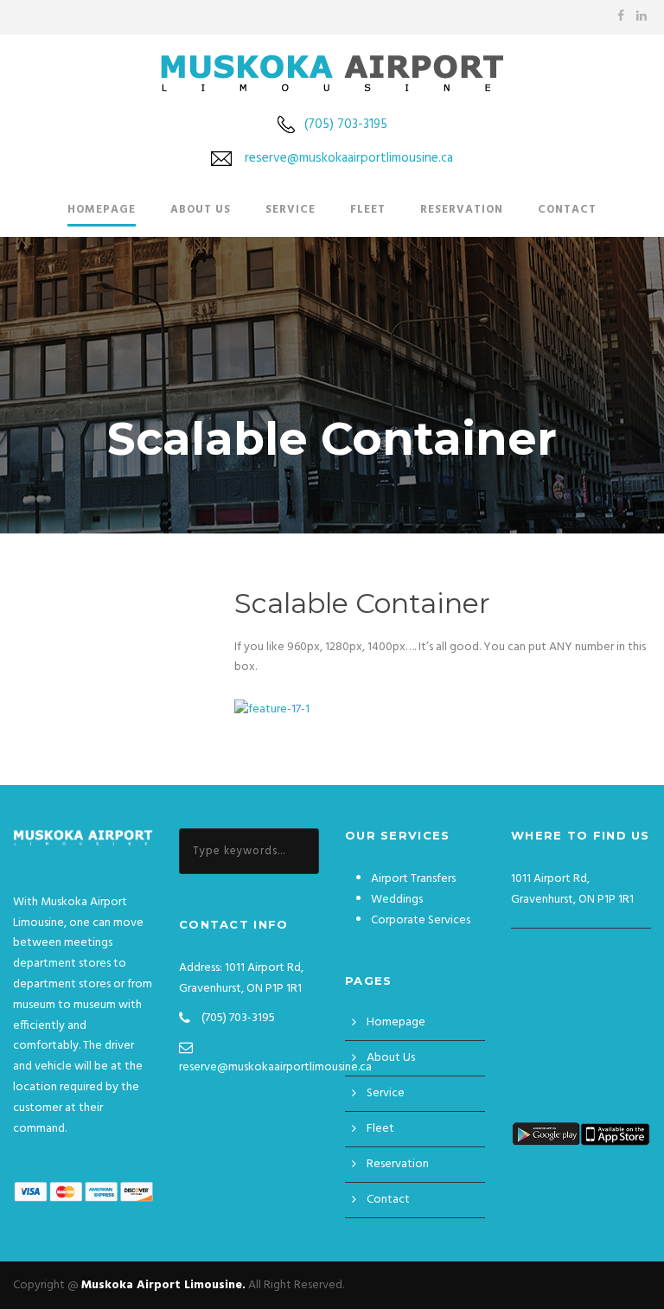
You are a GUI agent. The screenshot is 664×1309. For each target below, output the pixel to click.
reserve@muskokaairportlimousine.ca (349, 158)
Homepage (101, 210)
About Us (200, 210)
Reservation (461, 210)
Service (290, 210)
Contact (567, 210)
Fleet (368, 210)
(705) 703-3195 (345, 124)
